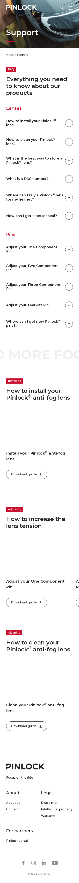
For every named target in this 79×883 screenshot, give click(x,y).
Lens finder (60, 8)
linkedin (44, 862)
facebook (23, 862)
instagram (33, 862)
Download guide (24, 474)
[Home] (21, 8)
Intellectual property (56, 809)
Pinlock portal (17, 841)
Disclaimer (49, 803)
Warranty (48, 816)
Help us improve (36, 21)
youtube (55, 863)
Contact (12, 809)
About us (13, 803)
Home (10, 54)
